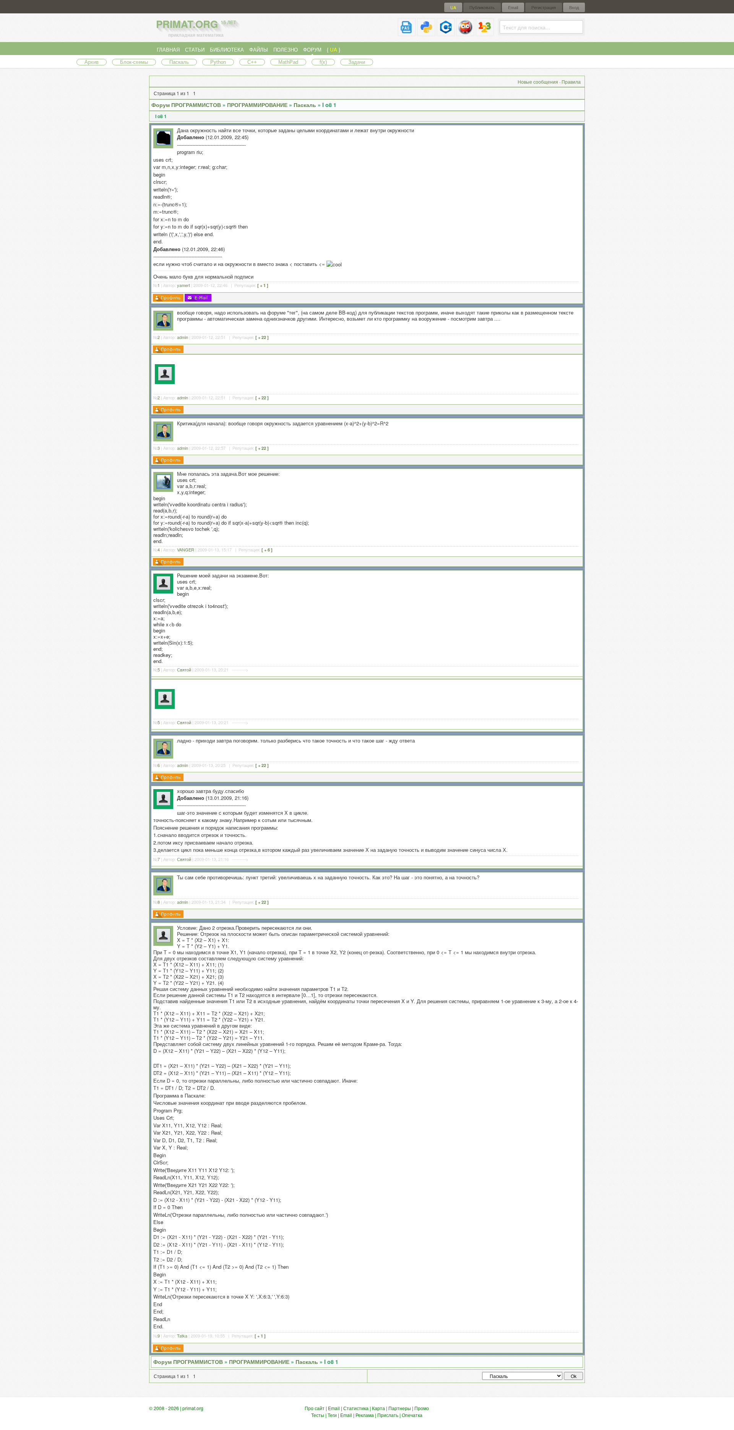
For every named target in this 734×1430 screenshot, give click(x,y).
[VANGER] (163, 486)
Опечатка (412, 1415)
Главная (168, 49)
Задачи (356, 62)
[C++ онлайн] (446, 33)
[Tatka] (163, 940)
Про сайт (315, 1408)
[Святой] (163, 588)
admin (182, 337)
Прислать (387, 1415)
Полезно (285, 49)
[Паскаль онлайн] (407, 33)
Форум (312, 49)
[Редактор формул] (485, 33)
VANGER (185, 549)
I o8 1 (329, 105)
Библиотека (227, 49)
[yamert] (163, 143)
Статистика (356, 1408)
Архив (91, 62)
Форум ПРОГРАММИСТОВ (186, 105)
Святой (184, 669)
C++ (252, 62)
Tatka (182, 1336)
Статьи (195, 49)
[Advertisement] (379, 373)
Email (513, 7)
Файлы (258, 49)
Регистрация (543, 7)
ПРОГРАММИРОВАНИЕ (257, 105)
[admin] (163, 325)
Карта (378, 1408)
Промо (421, 1408)
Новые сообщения (538, 81)
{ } (333, 49)
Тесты (317, 1415)
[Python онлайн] (426, 33)
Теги (332, 1415)
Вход (574, 7)
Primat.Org (196, 24)
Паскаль (179, 62)
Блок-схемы (134, 62)
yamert (183, 285)
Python (218, 62)
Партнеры (399, 1408)
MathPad (288, 62)
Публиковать (482, 7)
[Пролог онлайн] (465, 33)
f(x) (323, 62)
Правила (571, 81)
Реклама (365, 1415)
